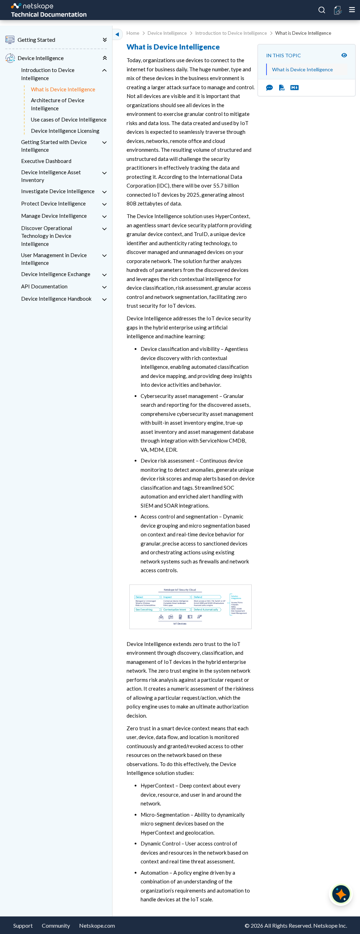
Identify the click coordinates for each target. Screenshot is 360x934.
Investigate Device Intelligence (58, 191)
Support (23, 925)
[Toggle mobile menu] (352, 9)
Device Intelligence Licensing (65, 131)
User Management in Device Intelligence (54, 259)
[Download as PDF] (282, 87)
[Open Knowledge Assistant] (341, 893)
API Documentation (44, 286)
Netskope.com (97, 925)
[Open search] (322, 10)
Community (56, 925)
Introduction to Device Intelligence (48, 74)
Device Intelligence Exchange (55, 274)
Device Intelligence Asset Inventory (51, 176)
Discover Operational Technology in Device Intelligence (46, 236)
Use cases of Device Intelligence (69, 119)
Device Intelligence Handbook (56, 298)
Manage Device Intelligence (54, 216)
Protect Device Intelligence (53, 203)
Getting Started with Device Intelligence (54, 146)
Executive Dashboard (46, 161)
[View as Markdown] (291, 87)
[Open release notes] (338, 10)
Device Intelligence (167, 33)
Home (133, 33)
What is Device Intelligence (63, 89)
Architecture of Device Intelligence (57, 104)
